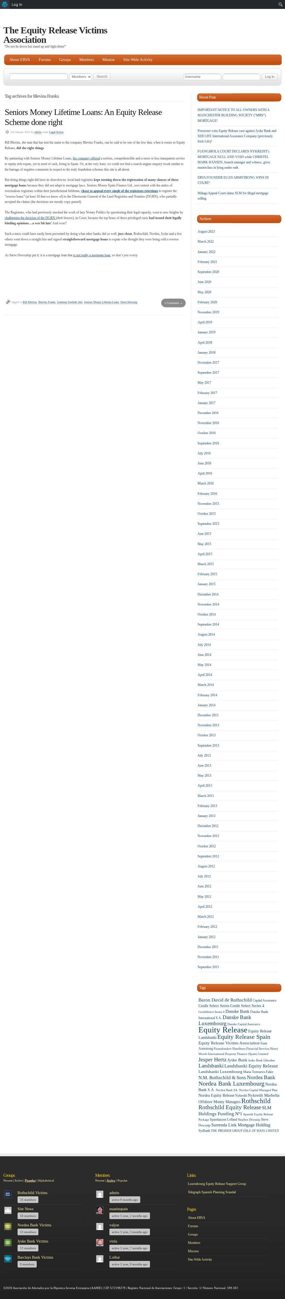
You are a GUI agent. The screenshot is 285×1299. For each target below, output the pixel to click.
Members (86, 60)
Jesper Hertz (212, 1059)
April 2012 (205, 907)
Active (18, 1180)
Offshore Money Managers (219, 1102)
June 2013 (204, 765)
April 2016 (205, 473)
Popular (30, 1180)
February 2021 (207, 262)
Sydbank (204, 1131)
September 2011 (208, 967)
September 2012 (208, 856)
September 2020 (208, 272)
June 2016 (204, 463)
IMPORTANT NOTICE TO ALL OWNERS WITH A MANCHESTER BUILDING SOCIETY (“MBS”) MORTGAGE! (233, 115)
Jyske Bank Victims (33, 1241)
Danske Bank (237, 1011)
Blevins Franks (46, 302)
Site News (25, 1209)
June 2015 (204, 534)
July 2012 (204, 876)
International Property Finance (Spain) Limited (238, 1054)
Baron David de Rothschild (225, 1000)
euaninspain (118, 1209)
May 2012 (204, 897)
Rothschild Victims (32, 1193)
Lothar (114, 1257)
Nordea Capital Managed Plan (258, 1090)
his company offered (86, 158)
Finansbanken (223, 1048)
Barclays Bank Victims (35, 1257)
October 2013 (207, 735)
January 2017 (206, 403)
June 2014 (204, 655)
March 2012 (206, 917)
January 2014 (206, 705)
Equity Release (222, 1029)
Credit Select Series (213, 1006)
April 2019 (205, 322)
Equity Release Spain (243, 1036)
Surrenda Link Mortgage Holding (240, 1125)
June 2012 (204, 886)
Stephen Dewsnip (249, 1119)
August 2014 (206, 634)
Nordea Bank (261, 1077)
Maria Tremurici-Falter (258, 1072)
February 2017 (207, 393)
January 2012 (206, 937)
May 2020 (204, 292)
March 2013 (206, 796)
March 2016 (206, 483)
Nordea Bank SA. (227, 1090)
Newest (8, 1180)
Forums (45, 60)
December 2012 (208, 826)
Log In (17, 4)
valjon (114, 1225)
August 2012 (206, 866)
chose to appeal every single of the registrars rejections (119, 191)
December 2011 (208, 947)
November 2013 (208, 725)
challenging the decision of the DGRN (30, 218)
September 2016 (208, 443)
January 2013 (206, 816)
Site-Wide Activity (138, 60)
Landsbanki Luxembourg (220, 1071)
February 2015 (207, 574)
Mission (108, 60)
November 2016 (208, 423)
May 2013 (204, 776)
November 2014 (208, 604)
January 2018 (206, 353)
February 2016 (207, 494)
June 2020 (204, 282)
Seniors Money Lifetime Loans (101, 302)
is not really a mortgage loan (91, 255)
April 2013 (205, 786)
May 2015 (204, 544)
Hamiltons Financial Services (250, 1048)
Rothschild (256, 1100)
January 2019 (206, 332)
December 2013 (208, 715)
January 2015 (206, 584)
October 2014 (207, 614)
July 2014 (204, 645)
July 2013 (204, 755)
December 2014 (208, 594)
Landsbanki (210, 1066)
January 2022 (206, 252)
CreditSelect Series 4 (211, 1011)
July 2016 (204, 453)
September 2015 (208, 524)
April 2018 (205, 343)
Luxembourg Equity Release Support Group (217, 1184)
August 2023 (206, 231)
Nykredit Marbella (263, 1095)
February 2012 (207, 927)
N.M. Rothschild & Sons (222, 1077)
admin (38, 132)
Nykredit (241, 1096)
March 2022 (206, 241)
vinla (113, 1241)
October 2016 (207, 433)
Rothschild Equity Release (229, 1107)
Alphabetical (46, 1180)
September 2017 (208, 373)
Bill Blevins (30, 302)
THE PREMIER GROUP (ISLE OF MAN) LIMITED (245, 1130)
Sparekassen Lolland (223, 1119)
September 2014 (208, 624)
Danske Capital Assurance (243, 1024)
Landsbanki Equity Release (251, 1066)
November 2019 (208, 312)
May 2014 (204, 665)
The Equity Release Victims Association (55, 35)
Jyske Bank (237, 1060)
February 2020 (207, 302)
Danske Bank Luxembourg (224, 1020)
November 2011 (208, 957)
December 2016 (208, 413)
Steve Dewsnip (129, 302)
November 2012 (208, 836)
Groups (65, 60)
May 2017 (204, 383)
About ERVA (19, 60)
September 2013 (208, 745)
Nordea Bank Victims (34, 1225)
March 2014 (206, 685)
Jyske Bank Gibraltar (261, 1060)
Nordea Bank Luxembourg (231, 1083)
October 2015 (207, 514)
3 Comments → (173, 302)
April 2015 (205, 554)
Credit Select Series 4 (247, 1006)
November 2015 (208, 504)
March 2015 (206, 564)
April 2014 (205, 675)
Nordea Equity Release (216, 1095)
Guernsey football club (69, 302)
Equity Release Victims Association (229, 1043)
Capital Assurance (264, 1000)
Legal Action (56, 132)
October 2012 (207, 846)
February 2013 (207, 806)
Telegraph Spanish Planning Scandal (212, 1192)
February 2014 (207, 695)
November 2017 (208, 363)
